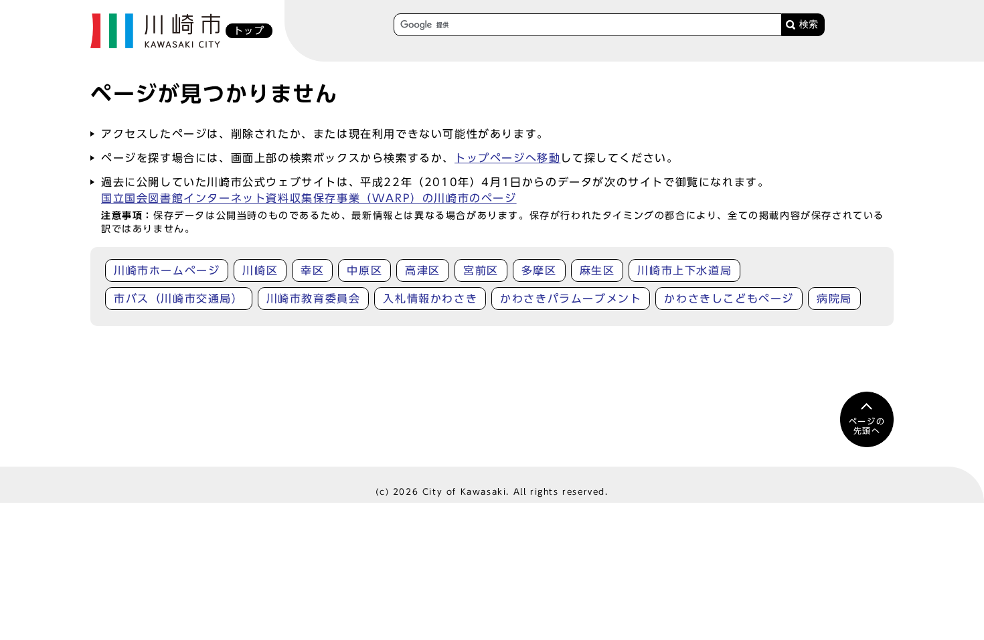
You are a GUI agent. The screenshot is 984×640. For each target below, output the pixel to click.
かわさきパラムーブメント (570, 298)
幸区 (312, 270)
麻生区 (597, 270)
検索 (808, 24)
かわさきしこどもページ (729, 298)
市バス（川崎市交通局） (179, 298)
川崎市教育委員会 (313, 298)
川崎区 (260, 270)
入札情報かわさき (430, 298)
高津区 (422, 270)
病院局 (834, 298)
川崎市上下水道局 (684, 270)
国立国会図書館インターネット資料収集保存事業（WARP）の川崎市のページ (309, 198)
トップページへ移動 (507, 158)
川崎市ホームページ (167, 270)
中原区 (364, 270)
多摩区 (539, 270)
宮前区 (481, 270)
